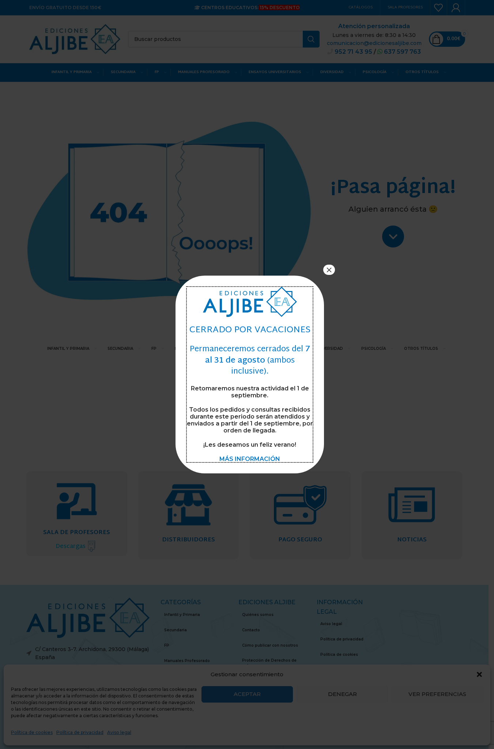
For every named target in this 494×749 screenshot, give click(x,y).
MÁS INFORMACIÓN (249, 458)
